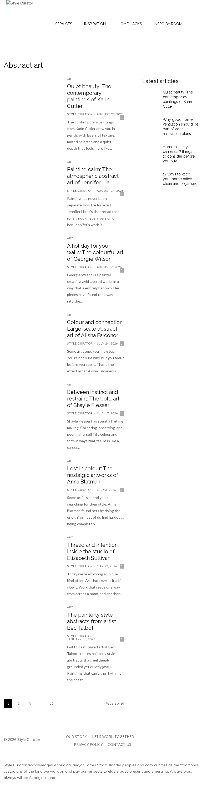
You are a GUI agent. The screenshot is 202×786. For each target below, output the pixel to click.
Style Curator (80, 114)
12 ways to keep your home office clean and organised (180, 179)
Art (70, 78)
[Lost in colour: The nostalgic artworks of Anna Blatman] (31, 476)
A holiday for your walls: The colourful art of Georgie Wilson (95, 252)
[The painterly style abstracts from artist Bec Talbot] (31, 622)
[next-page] (63, 703)
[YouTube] (182, 745)
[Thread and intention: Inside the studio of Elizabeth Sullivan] (31, 552)
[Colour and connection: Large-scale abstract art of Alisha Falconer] (31, 329)
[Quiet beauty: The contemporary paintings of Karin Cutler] (31, 93)
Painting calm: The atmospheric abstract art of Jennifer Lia (93, 176)
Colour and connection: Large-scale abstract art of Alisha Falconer (95, 329)
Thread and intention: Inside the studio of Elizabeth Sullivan (93, 551)
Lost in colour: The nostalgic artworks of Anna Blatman (92, 475)
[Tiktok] (170, 745)
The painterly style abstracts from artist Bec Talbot (91, 621)
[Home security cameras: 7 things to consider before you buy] (150, 152)
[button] (155, 24)
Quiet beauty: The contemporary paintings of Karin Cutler (89, 96)
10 (52, 703)
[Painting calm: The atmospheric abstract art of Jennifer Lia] (31, 176)
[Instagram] (163, 733)
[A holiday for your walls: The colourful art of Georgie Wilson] (31, 253)
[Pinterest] (187, 733)
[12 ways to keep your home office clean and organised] (150, 180)
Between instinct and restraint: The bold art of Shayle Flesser (93, 398)
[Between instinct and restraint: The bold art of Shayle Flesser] (31, 399)
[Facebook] (175, 733)
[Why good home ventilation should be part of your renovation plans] (150, 125)
